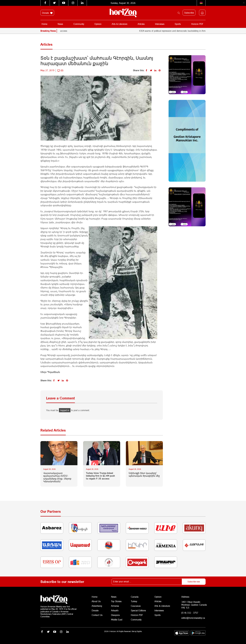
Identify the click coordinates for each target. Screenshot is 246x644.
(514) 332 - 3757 (189, 612)
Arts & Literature (119, 24)
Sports (178, 24)
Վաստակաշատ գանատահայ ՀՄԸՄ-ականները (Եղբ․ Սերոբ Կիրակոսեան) (57, 477)
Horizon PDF (197, 24)
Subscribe (189, 12)
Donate (46, 12)
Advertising (97, 605)
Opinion (97, 24)
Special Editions (138, 610)
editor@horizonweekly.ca (193, 617)
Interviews (159, 24)
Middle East (116, 619)
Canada (135, 596)
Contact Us (97, 615)
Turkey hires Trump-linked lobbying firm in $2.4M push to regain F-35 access (100, 476)
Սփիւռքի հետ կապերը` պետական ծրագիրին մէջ (144, 474)
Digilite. (139, 631)
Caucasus (136, 605)
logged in (64, 410)
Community (78, 24)
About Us (96, 601)
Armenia (115, 605)
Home (44, 24)
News (60, 24)
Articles (141, 24)
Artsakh (114, 610)
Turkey (134, 601)
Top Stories (116, 601)
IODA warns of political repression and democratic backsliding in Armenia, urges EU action (164, 30)
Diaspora (115, 615)
